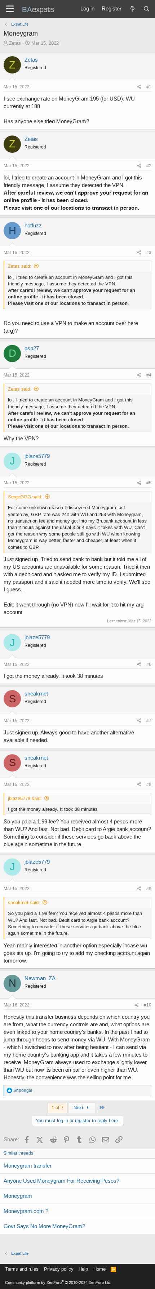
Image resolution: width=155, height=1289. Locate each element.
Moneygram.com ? (26, 1211)
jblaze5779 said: (25, 798)
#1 (148, 87)
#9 (148, 889)
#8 (148, 784)
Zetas (15, 43)
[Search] (147, 9)
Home (99, 1269)
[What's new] (132, 9)
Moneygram (18, 1196)
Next (79, 1107)
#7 (148, 721)
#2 (148, 166)
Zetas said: (19, 266)
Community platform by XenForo (58, 1282)
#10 (147, 1005)
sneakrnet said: (24, 902)
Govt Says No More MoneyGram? (44, 1226)
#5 (148, 483)
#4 (148, 375)
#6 (148, 664)
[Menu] (9, 9)
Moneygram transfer (28, 1165)
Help (83, 1269)
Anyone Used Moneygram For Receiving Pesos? (61, 1180)
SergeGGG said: (25, 497)
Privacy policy (59, 1269)
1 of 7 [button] (57, 1107)
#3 (148, 252)
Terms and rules (22, 1269)
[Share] (139, 87)
